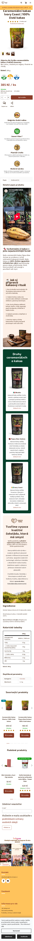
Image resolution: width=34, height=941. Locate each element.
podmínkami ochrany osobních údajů (12, 820)
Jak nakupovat (5, 908)
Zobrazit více (17, 408)
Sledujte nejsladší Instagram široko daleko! (17, 841)
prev (2, 708)
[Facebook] (3, 881)
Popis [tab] (5, 180)
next (31, 708)
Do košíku (23, 97)
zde (2, 926)
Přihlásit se (7, 827)
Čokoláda (22, 679)
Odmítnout (8, 937)
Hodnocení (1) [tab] (15, 180)
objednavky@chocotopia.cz (9, 877)
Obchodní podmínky (7, 911)
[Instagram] (8, 881)
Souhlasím (24, 937)
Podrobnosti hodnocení (17, 24)
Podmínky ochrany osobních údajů (11, 913)
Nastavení (16, 931)
